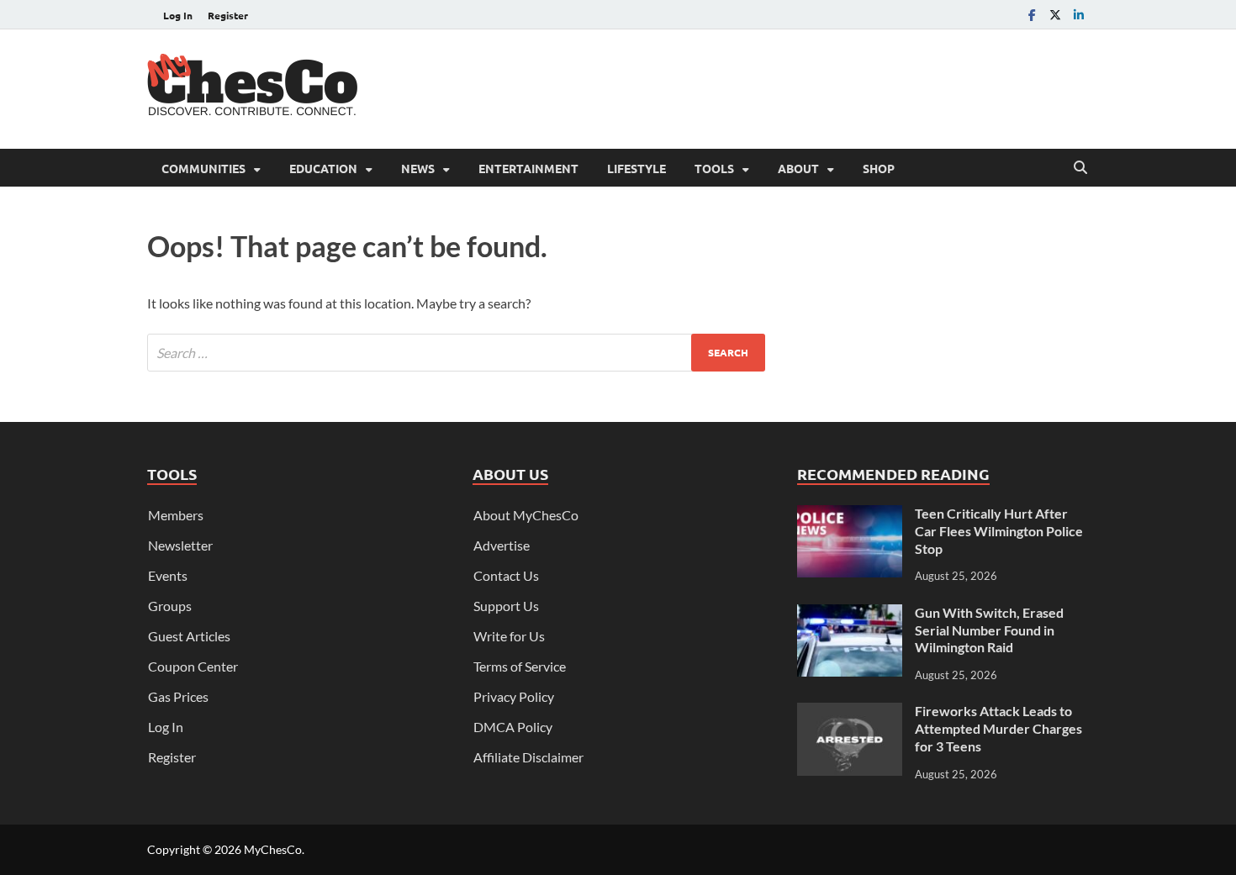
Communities (203, 168)
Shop (879, 168)
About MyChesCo (525, 515)
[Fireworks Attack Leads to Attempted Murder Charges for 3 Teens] (849, 712)
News (418, 168)
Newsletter (180, 545)
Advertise (501, 545)
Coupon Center (193, 666)
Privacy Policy (513, 696)
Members (175, 515)
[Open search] (1080, 168)
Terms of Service (519, 666)
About (798, 168)
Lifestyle (636, 168)
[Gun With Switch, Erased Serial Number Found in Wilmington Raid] (849, 614)
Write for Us (509, 636)
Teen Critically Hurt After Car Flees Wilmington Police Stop (999, 530)
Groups (170, 606)
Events (168, 575)
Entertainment (528, 168)
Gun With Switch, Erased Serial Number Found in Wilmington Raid (989, 630)
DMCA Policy (512, 727)
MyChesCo (273, 849)
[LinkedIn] (1079, 14)
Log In (178, 15)
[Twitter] (1055, 14)
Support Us (506, 606)
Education (323, 168)
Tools (714, 168)
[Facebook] (1032, 14)
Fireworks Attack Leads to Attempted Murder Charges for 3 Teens (998, 728)
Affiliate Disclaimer (528, 757)
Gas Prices (178, 696)
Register (228, 15)
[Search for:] (456, 353)
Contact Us (506, 575)
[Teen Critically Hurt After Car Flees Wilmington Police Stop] (849, 515)
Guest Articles (189, 636)
